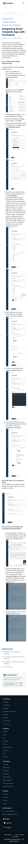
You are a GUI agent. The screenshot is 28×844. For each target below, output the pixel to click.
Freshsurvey (6, 724)
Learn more (21, 684)
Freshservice (6, 705)
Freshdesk (5, 702)
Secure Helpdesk (7, 780)
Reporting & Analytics (8, 783)
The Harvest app (8, 667)
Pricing (4, 734)
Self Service (6, 774)
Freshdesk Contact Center (10, 711)
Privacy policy (8, 834)
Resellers (5, 756)
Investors (5, 800)
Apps (4, 738)
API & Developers (7, 747)
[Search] (24, 13)
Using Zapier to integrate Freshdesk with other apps (14, 657)
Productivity (6, 770)
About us (5, 794)
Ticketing (5, 764)
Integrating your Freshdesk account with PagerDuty (14, 662)
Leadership (6, 797)
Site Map (15, 836)
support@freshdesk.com (11, 814)
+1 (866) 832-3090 (10, 811)
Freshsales (5, 708)
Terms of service (19, 834)
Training (5, 744)
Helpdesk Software (8, 786)
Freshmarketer (6, 721)
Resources (5, 750)
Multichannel (6, 767)
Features (5, 731)
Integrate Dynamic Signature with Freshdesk (12, 652)
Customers (5, 741)
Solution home (7, 19)
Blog (4, 753)
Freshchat (5, 717)
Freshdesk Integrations (8, 22)
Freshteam (5, 714)
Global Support (7, 777)
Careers (5, 803)
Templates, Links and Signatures (11, 25)
